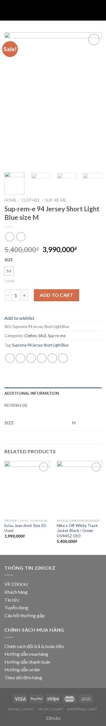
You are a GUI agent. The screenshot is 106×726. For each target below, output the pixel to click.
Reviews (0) (15, 405)
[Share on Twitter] (31, 358)
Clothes (30, 200)
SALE (42, 335)
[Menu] (7, 10)
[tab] (53, 393)
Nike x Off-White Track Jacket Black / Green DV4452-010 (77, 530)
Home (10, 200)
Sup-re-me (55, 200)
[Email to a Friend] (42, 358)
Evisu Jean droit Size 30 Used (25, 528)
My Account (21, 709)
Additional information (31, 393)
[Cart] (99, 10)
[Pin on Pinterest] (52, 358)
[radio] (8, 271)
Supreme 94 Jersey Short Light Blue (40, 345)
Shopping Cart (82, 709)
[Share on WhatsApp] (10, 358)
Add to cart (56, 295)
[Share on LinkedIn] (63, 358)
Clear (9, 281)
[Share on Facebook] (20, 358)
